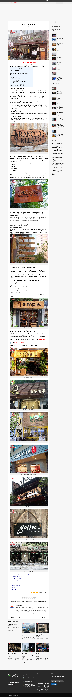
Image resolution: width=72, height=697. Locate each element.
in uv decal (56, 164)
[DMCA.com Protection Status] (11, 684)
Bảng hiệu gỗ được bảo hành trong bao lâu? (19, 82)
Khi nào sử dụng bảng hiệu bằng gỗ (17, 80)
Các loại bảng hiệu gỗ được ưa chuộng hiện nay (19, 74)
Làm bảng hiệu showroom (17, 582)
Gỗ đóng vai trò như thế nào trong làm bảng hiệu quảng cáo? (21, 71)
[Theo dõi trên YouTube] (18, 682)
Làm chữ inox (15, 589)
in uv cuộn (57, 161)
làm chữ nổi (57, 166)
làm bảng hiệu (41, 683)
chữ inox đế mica (57, 151)
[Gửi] (62, 3)
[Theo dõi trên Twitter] (10, 682)
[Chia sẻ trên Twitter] (25, 598)
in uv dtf (61, 161)
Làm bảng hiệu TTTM (16, 580)
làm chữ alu (56, 168)
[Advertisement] (36, 13)
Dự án (29, 2)
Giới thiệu (53, 0)
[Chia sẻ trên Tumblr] (35, 598)
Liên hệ (62, 0)
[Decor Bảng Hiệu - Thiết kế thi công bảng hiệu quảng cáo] (12, 3)
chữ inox (57, 144)
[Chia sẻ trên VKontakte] (31, 598)
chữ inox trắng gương (56, 149)
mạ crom (60, 156)
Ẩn (23, 68)
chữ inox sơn (54, 146)
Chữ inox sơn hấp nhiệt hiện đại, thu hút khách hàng (60, 78)
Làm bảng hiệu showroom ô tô (28, 634)
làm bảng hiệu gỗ (36, 601)
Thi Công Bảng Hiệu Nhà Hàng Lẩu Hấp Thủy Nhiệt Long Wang (60, 125)
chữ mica (56, 156)
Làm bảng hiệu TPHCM (17, 578)
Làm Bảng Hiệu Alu (60, 38)
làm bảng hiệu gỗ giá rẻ (42, 601)
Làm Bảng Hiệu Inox (43, 617)
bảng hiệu (56, 167)
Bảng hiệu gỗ (12, 64)
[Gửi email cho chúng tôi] (12, 682)
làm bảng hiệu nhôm (16, 585)
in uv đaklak (46, 690)
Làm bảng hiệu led (16, 583)
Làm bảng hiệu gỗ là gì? (14, 70)
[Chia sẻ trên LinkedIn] (33, 598)
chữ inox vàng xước (58, 147)
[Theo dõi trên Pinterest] (15, 682)
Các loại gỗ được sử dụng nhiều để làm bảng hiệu (19, 73)
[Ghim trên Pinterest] (29, 598)
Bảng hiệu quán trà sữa (17, 576)
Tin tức (33, 2)
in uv (58, 160)
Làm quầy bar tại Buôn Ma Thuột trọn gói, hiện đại (60, 113)
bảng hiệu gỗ (31, 601)
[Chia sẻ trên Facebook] (23, 598)
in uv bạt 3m (54, 163)
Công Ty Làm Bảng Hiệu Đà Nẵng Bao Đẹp (60, 73)
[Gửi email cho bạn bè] (27, 598)
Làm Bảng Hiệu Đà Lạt (60, 52)
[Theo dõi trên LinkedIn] (17, 682)
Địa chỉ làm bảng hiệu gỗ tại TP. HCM (17, 85)
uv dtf (58, 170)
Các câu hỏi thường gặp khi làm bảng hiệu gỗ (18, 81)
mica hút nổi (56, 154)
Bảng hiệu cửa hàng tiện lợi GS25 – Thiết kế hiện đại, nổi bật (42, 654)
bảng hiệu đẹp (44, 687)
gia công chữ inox (55, 143)
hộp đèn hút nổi (55, 159)
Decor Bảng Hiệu (19, 0)
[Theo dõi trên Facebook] (9, 682)
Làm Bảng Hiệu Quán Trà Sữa (15, 617)
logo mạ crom (59, 157)
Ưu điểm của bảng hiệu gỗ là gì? (17, 84)
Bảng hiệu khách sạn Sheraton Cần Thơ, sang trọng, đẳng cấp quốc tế (28, 655)
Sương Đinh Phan (33, 27)
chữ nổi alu (61, 168)
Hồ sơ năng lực (43, 2)
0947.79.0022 (58, 25)
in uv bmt (57, 173)
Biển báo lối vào (15, 75)
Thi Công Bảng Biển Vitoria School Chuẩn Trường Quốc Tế (14, 654)
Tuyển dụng (58, 0)
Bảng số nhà (14, 77)
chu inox (61, 144)
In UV (26, 2)
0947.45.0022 (15, 675)
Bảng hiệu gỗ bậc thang (16, 78)
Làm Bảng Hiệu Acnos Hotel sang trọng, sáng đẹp (41, 635)
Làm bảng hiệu (21, 2)
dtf (60, 170)
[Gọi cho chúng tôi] (13, 682)
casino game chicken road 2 (13, 624)
